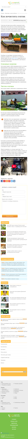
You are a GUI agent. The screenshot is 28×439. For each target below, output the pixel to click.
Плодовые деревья (18, 383)
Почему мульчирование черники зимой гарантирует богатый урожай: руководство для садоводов (17, 239)
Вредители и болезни (18, 390)
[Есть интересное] (15, 20)
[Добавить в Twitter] (12, 181)
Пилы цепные (4, 352)
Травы (3, 397)
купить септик (14, 58)
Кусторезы (3, 349)
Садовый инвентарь (5, 357)
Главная (2, 13)
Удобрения (16, 389)
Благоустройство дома (6, 403)
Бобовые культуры (5, 391)
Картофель (16, 391)
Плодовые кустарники (6, 384)
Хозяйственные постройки (19, 402)
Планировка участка (6, 402)
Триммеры (3, 360)
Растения (3, 395)
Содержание (14, 423)
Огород (2, 387)
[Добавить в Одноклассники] (7, 181)
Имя (3, 190)
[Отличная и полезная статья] (18, 20)
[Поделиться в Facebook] (2, 181)
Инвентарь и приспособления (11, 13)
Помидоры (4, 393)
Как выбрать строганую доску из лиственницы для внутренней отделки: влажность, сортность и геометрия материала (17, 246)
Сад (2, 382)
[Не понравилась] (13, 20)
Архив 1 (3, 409)
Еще (2, 406)
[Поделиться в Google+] (4, 181)
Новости (3, 408)
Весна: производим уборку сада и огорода (10, 323)
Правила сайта (14, 421)
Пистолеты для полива (6, 354)
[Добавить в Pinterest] (9, 181)
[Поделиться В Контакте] (14, 181)
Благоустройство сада (6, 383)
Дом (2, 401)
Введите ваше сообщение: (7, 199)
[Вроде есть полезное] (14, 20)
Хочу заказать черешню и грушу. (12, 278)
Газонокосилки (4, 344)
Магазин (14, 429)
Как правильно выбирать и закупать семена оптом (11, 319)
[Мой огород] (14, 4)
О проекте (14, 419)
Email (3, 194)
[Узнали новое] (17, 20)
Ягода (15, 398)
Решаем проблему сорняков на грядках (9, 331)
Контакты (14, 427)
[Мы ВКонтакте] (2, 10)
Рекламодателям (14, 425)
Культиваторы (4, 346)
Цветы (15, 397)
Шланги (2, 362)
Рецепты (16, 408)
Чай (2, 398)
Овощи (15, 393)
